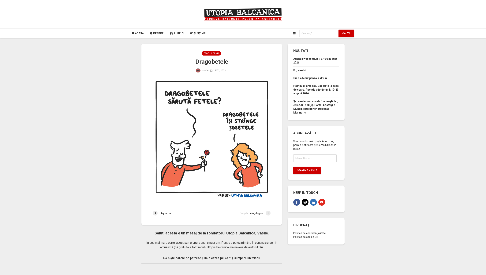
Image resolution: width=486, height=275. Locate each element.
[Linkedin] (313, 202)
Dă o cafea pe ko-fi (217, 258)
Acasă (139, 33)
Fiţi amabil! (300, 70)
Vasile (204, 70)
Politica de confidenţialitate (309, 233)
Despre (158, 33)
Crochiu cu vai (211, 53)
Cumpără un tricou (247, 258)
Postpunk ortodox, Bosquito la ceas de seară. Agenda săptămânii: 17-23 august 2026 (316, 89)
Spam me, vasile (307, 170)
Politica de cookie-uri (305, 236)
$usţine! (199, 33)
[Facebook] (296, 202)
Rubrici (178, 33)
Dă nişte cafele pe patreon (182, 258)
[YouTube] (321, 202)
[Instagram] (305, 202)
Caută (346, 33)
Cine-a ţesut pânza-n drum (310, 78)
